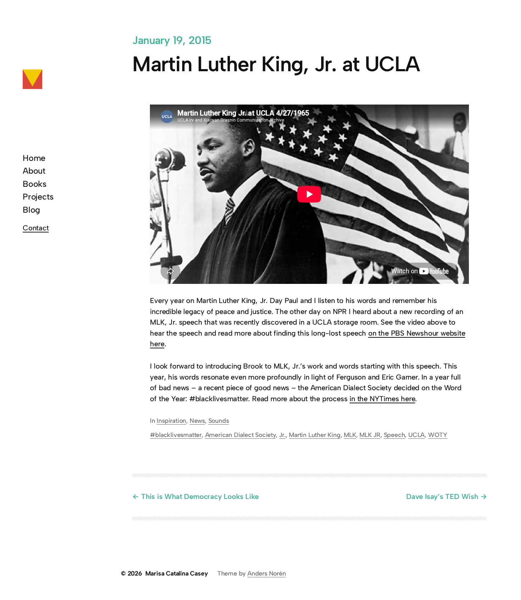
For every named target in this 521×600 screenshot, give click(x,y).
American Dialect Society (240, 434)
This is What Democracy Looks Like (199, 496)
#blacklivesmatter (176, 434)
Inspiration (171, 420)
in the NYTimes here (382, 398)
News (197, 420)
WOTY (437, 434)
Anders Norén (266, 573)
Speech (394, 434)
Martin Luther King (314, 434)
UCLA (416, 434)
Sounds (218, 420)
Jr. (282, 434)
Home (34, 158)
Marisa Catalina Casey (176, 573)
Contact (36, 228)
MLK (350, 434)
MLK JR (369, 434)
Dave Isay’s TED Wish (442, 496)
